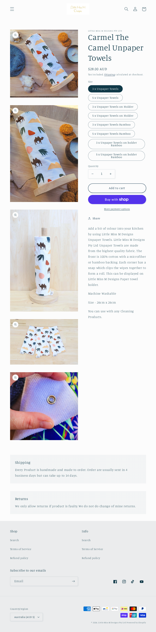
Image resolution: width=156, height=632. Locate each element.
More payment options (117, 208)
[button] (12, 9)
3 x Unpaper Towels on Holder (113, 106)
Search (14, 540)
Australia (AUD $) (24, 616)
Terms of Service (20, 549)
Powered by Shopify (136, 622)
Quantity (93, 166)
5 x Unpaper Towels (105, 97)
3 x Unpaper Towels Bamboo (111, 124)
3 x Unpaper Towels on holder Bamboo (116, 144)
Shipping (109, 74)
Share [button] (96, 218)
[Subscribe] (73, 581)
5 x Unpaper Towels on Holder (113, 115)
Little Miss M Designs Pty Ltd (112, 622)
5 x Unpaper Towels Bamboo (111, 133)
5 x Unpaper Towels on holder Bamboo (116, 156)
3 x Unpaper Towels (105, 88)
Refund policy (19, 558)
